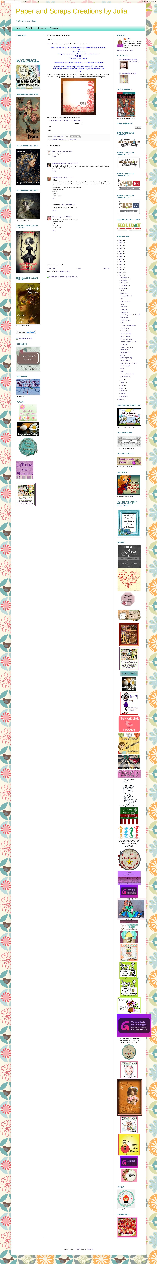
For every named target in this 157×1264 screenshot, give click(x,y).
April (122, 388)
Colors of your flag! (126, 358)
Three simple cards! (126, 339)
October (123, 283)
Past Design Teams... (36, 28)
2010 (121, 399)
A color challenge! (126, 296)
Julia (55, 136)
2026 (121, 240)
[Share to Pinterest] (79, 136)
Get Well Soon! (125, 293)
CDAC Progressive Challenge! (130, 315)
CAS (56, 139)
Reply (54, 157)
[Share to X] (75, 136)
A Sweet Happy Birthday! (128, 325)
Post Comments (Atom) (62, 271)
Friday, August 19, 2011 (70, 163)
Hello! (122, 323)
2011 (121, 275)
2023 (121, 248)
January (123, 396)
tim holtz (67, 139)
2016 (121, 262)
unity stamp (73, 139)
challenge (61, 139)
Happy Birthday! (125, 301)
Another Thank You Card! (128, 342)
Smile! (122, 304)
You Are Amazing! (125, 334)
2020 (121, 251)
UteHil (77, 1249)
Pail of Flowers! (125, 336)
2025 (121, 243)
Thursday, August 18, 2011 (64, 151)
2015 (121, 264)
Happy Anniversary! (126, 347)
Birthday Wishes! (125, 352)
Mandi (54, 217)
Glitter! (122, 368)
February (124, 393)
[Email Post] (66, 136)
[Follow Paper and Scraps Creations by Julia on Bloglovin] (26, 333)
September (124, 285)
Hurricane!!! (124, 317)
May (122, 385)
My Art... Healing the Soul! (127, 73)
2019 (121, 254)
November (124, 280)
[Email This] (71, 136)
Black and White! (125, 360)
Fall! (121, 299)
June (122, 383)
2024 (121, 245)
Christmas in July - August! (128, 363)
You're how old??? (134, 61)
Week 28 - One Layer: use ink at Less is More (66, 120)
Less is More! (124, 328)
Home (18, 28)
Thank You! (123, 309)
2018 (121, 256)
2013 (121, 270)
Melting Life (132, 74)
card (53, 139)
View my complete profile (125, 50)
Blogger (90, 1249)
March (123, 391)
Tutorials (54, 28)
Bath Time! (123, 307)
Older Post (106, 268)
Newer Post (51, 268)
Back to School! (125, 366)
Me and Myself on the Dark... (128, 59)
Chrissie (55, 177)
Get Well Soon (124, 312)
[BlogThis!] (73, 136)
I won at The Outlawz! (127, 374)
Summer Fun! (124, 350)
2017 (121, 259)
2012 (121, 272)
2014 (121, 267)
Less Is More (51, 44)
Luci (53, 151)
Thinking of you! (125, 320)
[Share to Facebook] (77, 136)
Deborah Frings (57, 163)
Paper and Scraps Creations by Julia (71, 11)
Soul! (122, 291)
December (124, 277)
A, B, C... (123, 355)
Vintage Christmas (126, 331)
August (123, 288)
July (122, 380)
